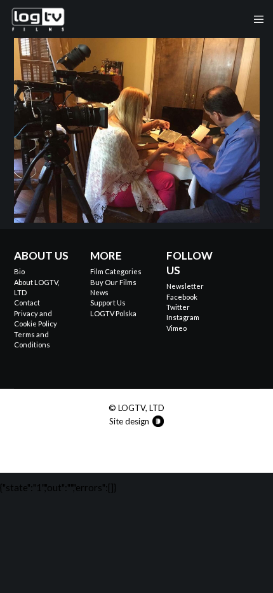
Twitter (178, 307)
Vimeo (176, 328)
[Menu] (254, 19)
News (99, 292)
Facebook (181, 297)
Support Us (108, 302)
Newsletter (185, 286)
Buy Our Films (113, 282)
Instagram (182, 317)
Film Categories (116, 271)
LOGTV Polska (113, 313)
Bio (19, 271)
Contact (27, 302)
